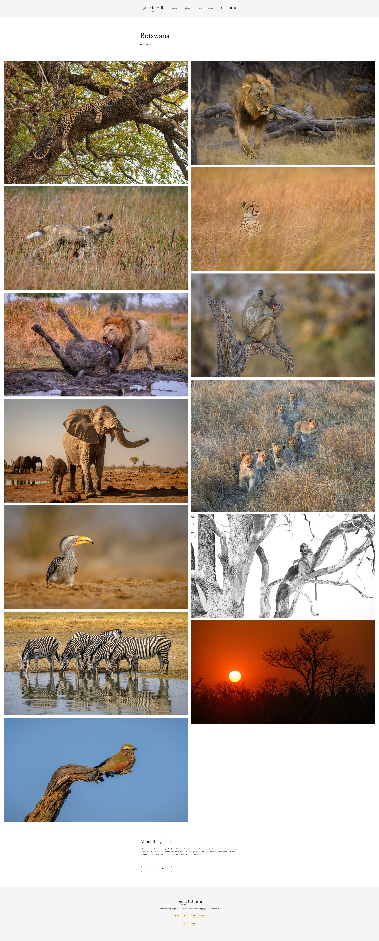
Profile (199, 8)
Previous (150, 869)
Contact (211, 8)
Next (164, 869)
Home (174, 8)
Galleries (186, 8)
